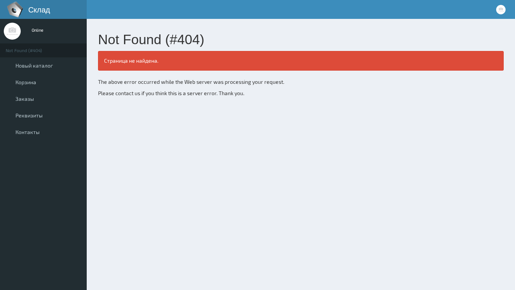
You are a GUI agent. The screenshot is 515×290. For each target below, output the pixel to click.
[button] (94, 9)
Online (37, 30)
